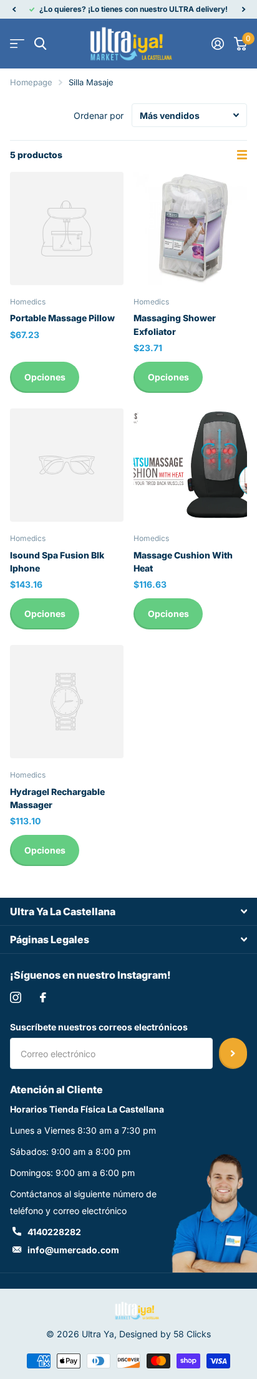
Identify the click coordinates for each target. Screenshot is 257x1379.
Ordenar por (99, 115)
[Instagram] (15, 997)
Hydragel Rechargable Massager (57, 798)
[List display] (242, 155)
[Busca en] (40, 44)
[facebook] (43, 997)
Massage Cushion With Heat (183, 561)
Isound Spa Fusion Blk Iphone (57, 561)
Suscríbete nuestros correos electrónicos (99, 1027)
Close (128, 911)
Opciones (44, 377)
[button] (13, 9)
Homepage (31, 82)
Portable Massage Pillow (62, 318)
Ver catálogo (17, 44)
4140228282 (54, 1231)
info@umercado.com (73, 1250)
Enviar (233, 1053)
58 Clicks (192, 1334)
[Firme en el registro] (217, 44)
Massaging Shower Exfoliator (174, 324)
